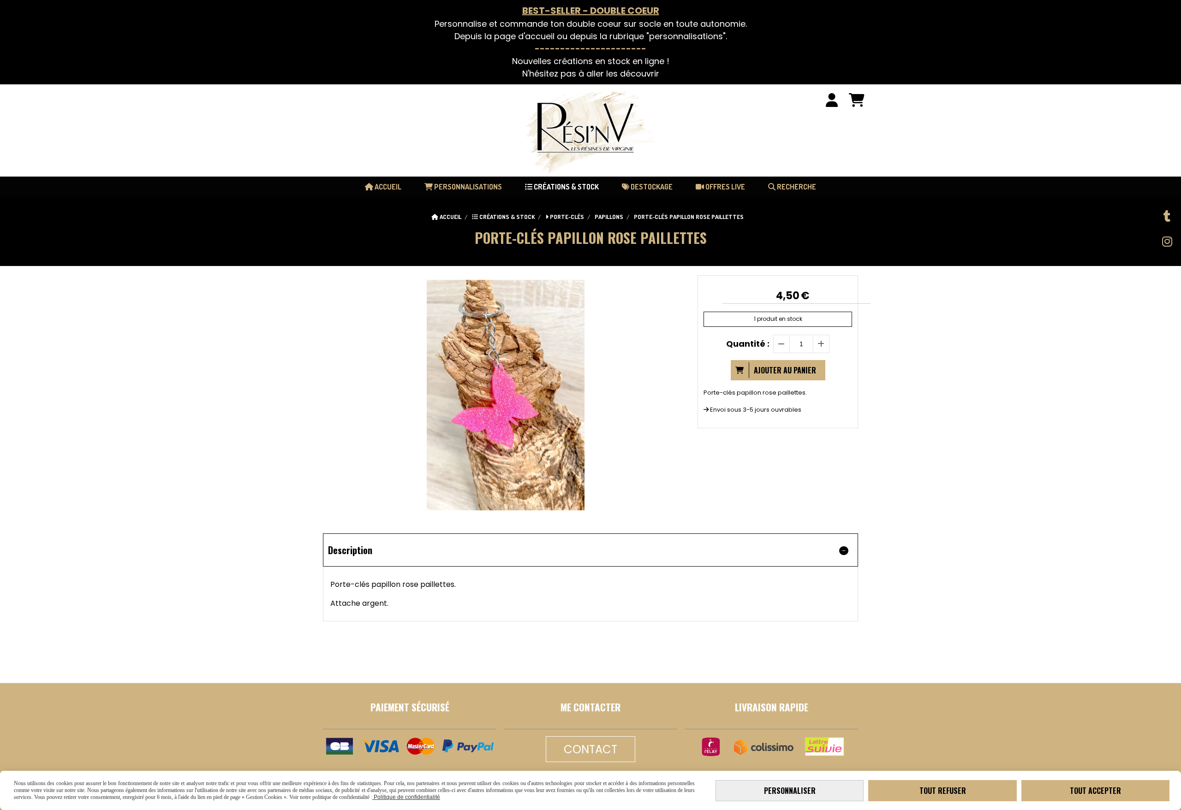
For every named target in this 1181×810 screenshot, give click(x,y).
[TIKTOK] (1167, 216)
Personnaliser (790, 790)
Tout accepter (1095, 790)
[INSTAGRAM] (1167, 241)
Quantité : (747, 343)
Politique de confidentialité (406, 797)
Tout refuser (942, 790)
